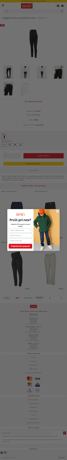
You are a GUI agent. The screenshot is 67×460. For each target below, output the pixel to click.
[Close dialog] (57, 211)
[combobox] (20, 230)
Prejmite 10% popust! (20, 246)
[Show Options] (30, 230)
